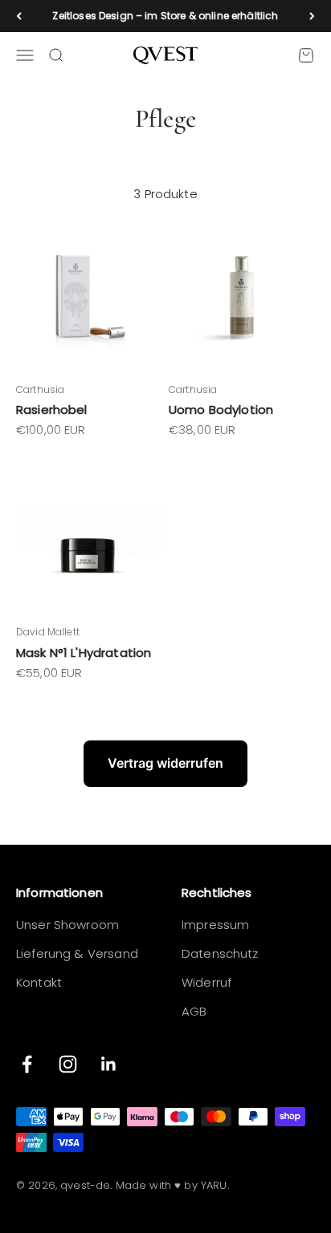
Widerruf (206, 982)
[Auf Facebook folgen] (27, 1064)
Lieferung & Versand (77, 953)
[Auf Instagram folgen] (68, 1064)
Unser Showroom (67, 924)
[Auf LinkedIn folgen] (109, 1064)
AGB (194, 1011)
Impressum (215, 924)
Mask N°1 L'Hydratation (83, 652)
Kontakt (39, 982)
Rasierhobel (52, 409)
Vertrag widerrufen (165, 763)
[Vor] (312, 16)
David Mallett (48, 632)
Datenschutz (220, 953)
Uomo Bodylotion (221, 409)
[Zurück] (19, 16)
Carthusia (40, 389)
